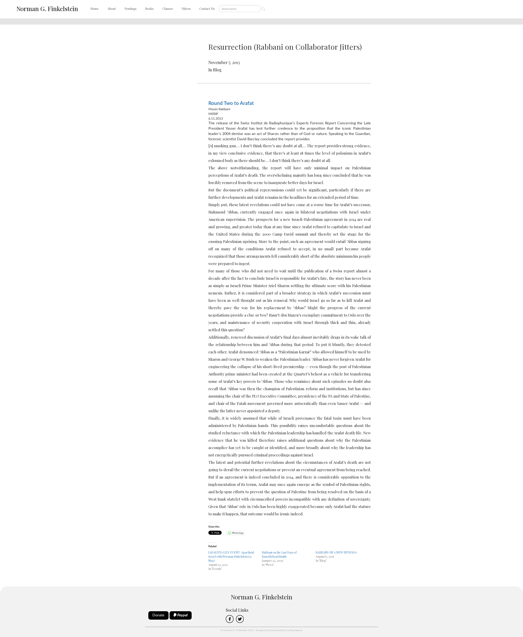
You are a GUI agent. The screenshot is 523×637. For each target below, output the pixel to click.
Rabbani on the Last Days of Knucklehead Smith (279, 554)
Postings (130, 9)
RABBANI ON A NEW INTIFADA (336, 552)
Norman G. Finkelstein (47, 8)
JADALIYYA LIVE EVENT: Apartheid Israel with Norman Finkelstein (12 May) (231, 556)
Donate (158, 615)
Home (95, 9)
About (111, 9)
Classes (167, 9)
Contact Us (207, 9)
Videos (186, 9)
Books (149, 9)
